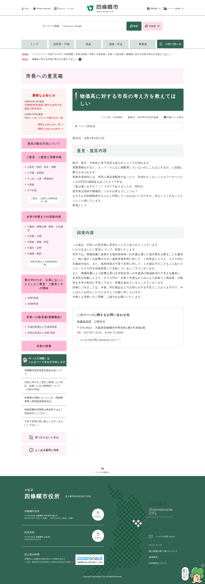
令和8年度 (32, 304)
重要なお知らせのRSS (49, 129)
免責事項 (153, 557)
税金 (88, 44)
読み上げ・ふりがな (66, 9)
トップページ (38, 54)
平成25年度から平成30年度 (42, 327)
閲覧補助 (154, 9)
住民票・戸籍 (61, 44)
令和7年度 (32, 298)
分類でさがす (55, 54)
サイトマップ (155, 545)
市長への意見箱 (97, 54)
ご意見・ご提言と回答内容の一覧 (43, 200)
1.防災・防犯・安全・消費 (41, 167)
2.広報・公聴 (34, 236)
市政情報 (68, 54)
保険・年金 (115, 44)
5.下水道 (32, 190)
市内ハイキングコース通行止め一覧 (43, 118)
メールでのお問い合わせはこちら (98, 339)
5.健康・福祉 (34, 253)
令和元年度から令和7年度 (41, 333)
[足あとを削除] (80, 59)
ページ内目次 (86, 126)
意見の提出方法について (44, 143)
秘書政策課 (84, 321)
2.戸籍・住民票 (35, 173)
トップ (34, 44)
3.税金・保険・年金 (38, 242)
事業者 (143, 44)
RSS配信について (158, 563)
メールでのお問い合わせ (165, 536)
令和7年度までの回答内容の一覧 (44, 263)
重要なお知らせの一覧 (49, 124)
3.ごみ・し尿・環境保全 (40, 178)
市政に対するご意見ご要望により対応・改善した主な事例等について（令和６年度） (43, 386)
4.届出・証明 (34, 247)
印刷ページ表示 (175, 117)
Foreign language (43, 9)
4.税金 (30, 184)
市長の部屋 (81, 54)
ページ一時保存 (174, 9)
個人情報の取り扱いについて (163, 551)
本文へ (27, 9)
